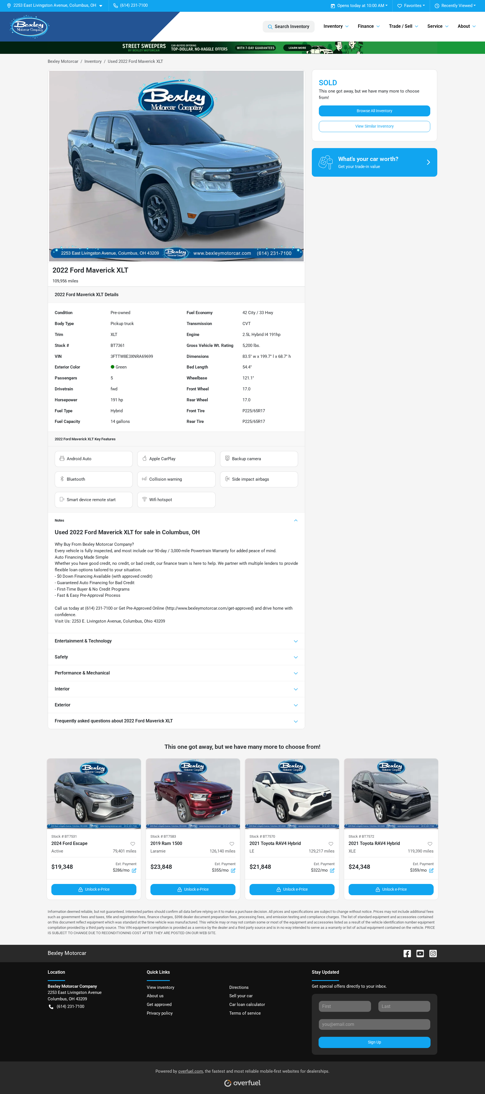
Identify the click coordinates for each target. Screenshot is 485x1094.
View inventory (160, 987)
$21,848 (260, 866)
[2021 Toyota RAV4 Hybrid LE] (292, 794)
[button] (56, 5)
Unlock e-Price (97, 889)
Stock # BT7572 (361, 836)
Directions (239, 987)
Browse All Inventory (374, 111)
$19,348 (62, 866)
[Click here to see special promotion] (242, 47)
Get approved (159, 1004)
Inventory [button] (333, 26)
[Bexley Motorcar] (30, 26)
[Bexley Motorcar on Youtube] (417, 953)
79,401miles (124, 851)
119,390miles (421, 851)
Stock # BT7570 (262, 836)
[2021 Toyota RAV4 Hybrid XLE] (391, 794)
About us (155, 995)
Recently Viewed (456, 5)
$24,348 (359, 866)
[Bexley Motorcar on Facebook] (405, 953)
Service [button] (435, 26)
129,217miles (322, 851)
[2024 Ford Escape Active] (94, 794)
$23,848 (161, 866)
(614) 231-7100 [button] (134, 5)
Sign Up (374, 1042)
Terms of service (245, 1013)
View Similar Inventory (374, 126)
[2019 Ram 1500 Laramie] (193, 794)
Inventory (93, 61)
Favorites (413, 5)
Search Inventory (292, 26)
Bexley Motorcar (63, 61)
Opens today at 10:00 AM (360, 5)
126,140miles (222, 851)
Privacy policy (160, 1013)
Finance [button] (366, 26)
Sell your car (241, 995)
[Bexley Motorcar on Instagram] (430, 953)
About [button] (464, 26)
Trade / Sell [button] (400, 26)
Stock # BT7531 (64, 836)
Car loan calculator (247, 1004)
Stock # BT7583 (163, 836)
